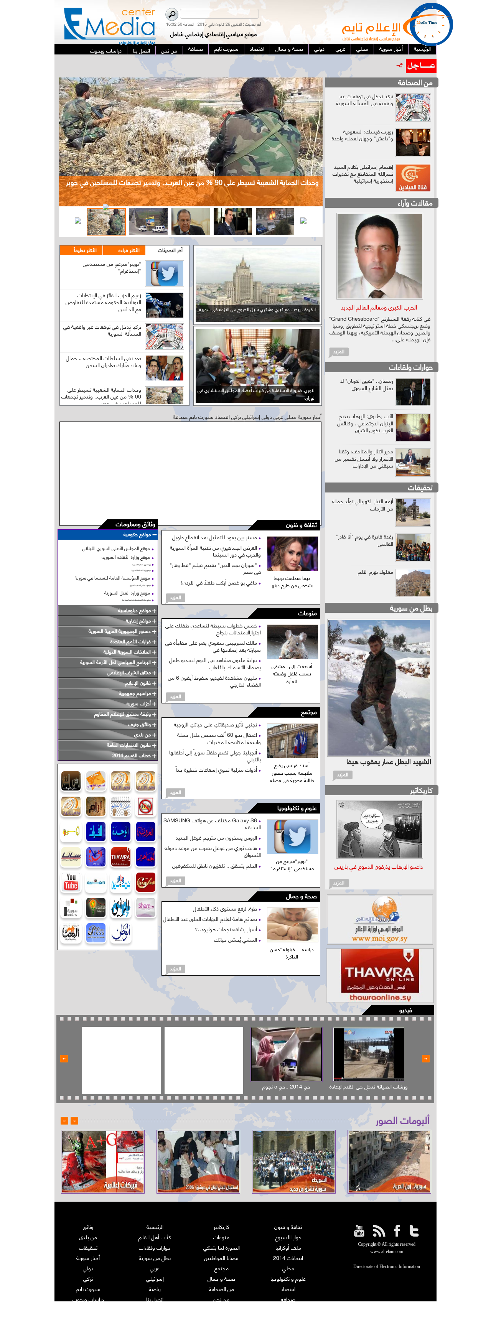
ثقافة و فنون (301, 525)
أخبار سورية (88, 1257)
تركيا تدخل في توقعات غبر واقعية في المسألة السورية (102, 329)
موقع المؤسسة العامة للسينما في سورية (112, 577)
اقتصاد (288, 1288)
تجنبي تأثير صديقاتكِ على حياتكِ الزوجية (216, 724)
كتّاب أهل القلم (154, 1237)
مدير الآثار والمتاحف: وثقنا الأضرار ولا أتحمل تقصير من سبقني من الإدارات (364, 457)
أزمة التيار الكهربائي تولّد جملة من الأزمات (362, 504)
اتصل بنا (154, 1299)
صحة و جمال (301, 896)
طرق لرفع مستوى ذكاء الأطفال (226, 908)
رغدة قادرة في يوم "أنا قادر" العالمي (364, 539)
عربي (155, 1268)
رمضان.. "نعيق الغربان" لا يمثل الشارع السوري (366, 383)
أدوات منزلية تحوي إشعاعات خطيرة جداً (217, 769)
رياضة (155, 1288)
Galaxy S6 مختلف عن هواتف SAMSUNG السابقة (212, 823)
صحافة (288, 1299)
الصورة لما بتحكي (221, 1247)
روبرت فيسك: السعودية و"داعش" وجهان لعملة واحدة (362, 134)
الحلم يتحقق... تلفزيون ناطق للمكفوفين (215, 865)
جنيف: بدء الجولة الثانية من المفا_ (367, 62)
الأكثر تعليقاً (85, 249)
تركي (88, 1278)
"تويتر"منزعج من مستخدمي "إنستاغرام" (112, 267)
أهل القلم (288, 1309)
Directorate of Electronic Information (386, 1266)
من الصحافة (415, 82)
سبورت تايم (88, 1288)
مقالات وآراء (415, 202)
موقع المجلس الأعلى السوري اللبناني (116, 547)
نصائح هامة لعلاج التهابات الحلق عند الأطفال (211, 918)
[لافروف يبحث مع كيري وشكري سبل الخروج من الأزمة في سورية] (258, 319)
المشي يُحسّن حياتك (236, 939)
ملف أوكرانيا (288, 1247)
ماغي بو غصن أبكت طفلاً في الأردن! (220, 582)
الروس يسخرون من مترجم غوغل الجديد (217, 837)
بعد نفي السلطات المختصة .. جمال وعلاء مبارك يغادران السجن (103, 361)
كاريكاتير (421, 789)
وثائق (88, 1226)
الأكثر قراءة (129, 249)
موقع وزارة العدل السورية (127, 592)
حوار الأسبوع (288, 1237)
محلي (288, 1268)
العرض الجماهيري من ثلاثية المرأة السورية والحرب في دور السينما (215, 550)
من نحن (221, 1299)
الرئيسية (155, 1226)
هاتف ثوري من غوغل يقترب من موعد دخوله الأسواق (213, 851)
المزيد (175, 596)
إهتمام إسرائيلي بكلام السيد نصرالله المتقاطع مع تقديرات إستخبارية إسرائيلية (363, 173)
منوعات (307, 613)
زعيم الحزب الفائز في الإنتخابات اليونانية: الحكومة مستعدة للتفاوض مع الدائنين (103, 301)
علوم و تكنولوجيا (297, 808)
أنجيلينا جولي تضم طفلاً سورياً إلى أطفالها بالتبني (215, 755)
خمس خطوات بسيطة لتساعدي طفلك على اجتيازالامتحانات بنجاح (213, 628)
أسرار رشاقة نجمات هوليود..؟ (227, 929)
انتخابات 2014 (288, 1257)
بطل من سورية (411, 607)
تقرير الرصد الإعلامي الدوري (155, 1309)
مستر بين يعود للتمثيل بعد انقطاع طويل (215, 537)
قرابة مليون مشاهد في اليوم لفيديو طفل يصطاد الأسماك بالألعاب (215, 663)
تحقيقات (420, 487)
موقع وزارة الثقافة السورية (126, 556)
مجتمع (309, 712)
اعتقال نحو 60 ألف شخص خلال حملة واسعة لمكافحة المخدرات (219, 738)
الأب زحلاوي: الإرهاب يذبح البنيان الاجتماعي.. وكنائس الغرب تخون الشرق (365, 422)
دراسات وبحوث (88, 1299)
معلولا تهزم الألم (375, 571)
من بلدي (88, 1237)
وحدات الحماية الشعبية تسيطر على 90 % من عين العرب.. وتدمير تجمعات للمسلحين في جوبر (101, 396)
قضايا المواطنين (221, 1257)
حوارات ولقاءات (411, 366)
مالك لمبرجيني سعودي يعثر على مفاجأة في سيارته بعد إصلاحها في (213, 645)
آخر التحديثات (170, 249)
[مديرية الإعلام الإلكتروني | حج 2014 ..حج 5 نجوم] (286, 1054)
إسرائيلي (155, 1278)
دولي (88, 1268)
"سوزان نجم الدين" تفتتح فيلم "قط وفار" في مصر (215, 568)
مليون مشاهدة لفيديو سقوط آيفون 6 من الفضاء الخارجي (214, 680)
